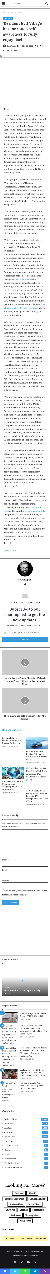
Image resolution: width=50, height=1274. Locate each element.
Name (5, 860)
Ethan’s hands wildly (35, 511)
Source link (10, 550)
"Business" (8, 1150)
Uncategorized (11, 1145)
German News (10, 1159)
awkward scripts (24, 279)
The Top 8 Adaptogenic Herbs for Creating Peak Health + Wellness (31, 1086)
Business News (10, 1119)
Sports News (10, 1137)
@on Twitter (8, 1229)
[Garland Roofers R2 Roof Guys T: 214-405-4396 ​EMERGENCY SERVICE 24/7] (10, 1074)
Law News (8, 1141)
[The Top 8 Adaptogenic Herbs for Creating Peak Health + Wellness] (10, 1092)
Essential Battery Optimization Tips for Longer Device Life (12, 740)
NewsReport (11, 46)
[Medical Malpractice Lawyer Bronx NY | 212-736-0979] (10, 1017)
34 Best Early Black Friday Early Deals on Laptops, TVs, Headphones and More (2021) (37, 796)
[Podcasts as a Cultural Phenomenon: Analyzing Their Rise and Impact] (13, 773)
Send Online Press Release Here (25, 1255)
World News (9, 1123)
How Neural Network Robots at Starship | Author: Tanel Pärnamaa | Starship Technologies (33, 1052)
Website (5, 880)
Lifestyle (8, 1128)
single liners (14, 293)
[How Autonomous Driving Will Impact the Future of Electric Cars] (37, 743)
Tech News (16, 13)
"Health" (7, 1154)
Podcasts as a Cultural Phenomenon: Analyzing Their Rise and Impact (12, 785)
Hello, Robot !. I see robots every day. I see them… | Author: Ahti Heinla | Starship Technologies (33, 1029)
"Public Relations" (12, 1163)
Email (5, 870)
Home (7, 13)
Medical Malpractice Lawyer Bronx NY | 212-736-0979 (33, 1014)
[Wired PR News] (18, 3)
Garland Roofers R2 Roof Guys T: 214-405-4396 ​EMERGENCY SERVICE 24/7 (34, 1072)
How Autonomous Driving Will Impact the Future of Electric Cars (36, 755)
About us (18, 1251)
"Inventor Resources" (13, 1167)
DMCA (26, 1251)
